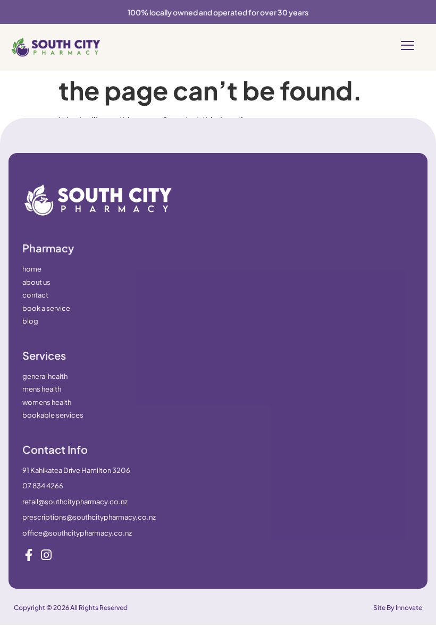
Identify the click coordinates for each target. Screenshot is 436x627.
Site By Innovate (397, 608)
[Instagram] (46, 555)
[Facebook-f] (28, 555)
